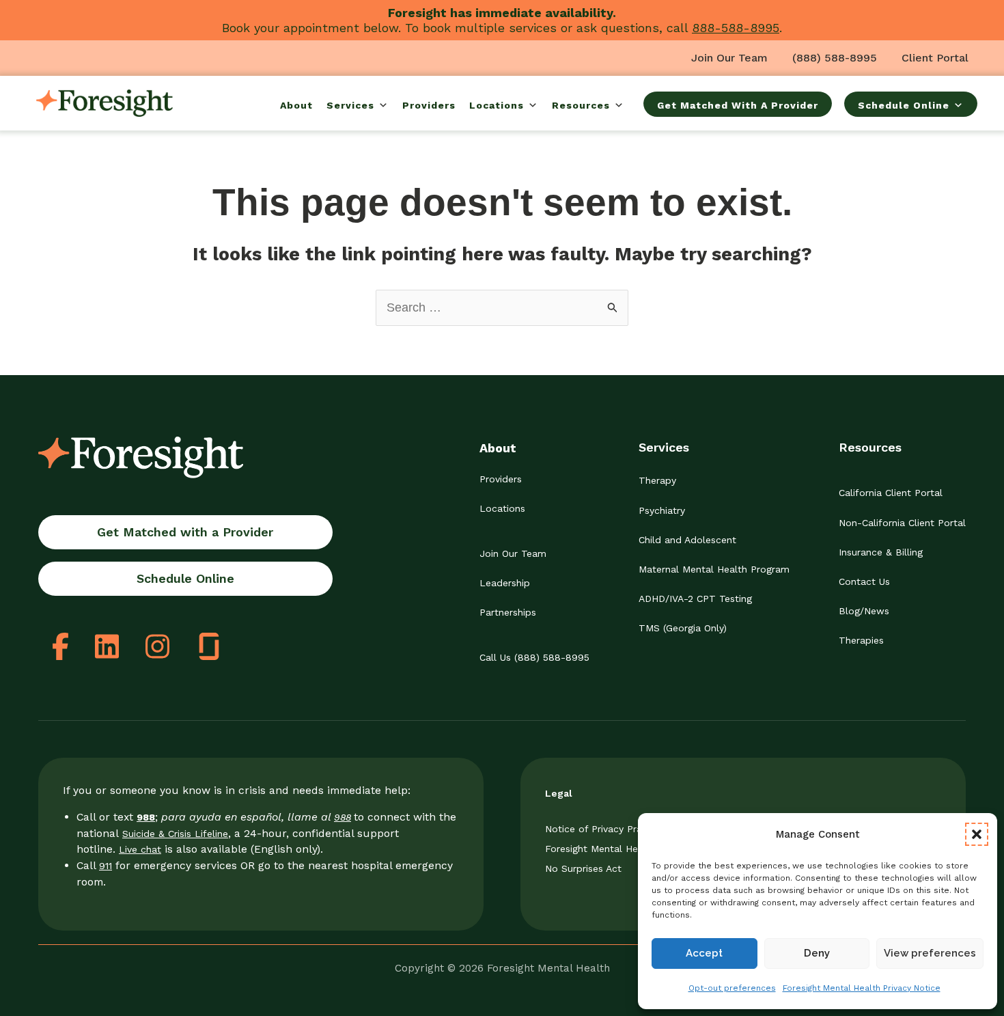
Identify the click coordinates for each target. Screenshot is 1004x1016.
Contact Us (864, 581)
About (296, 105)
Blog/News (864, 610)
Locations (496, 105)
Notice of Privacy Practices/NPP (619, 828)
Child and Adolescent (687, 539)
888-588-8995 (735, 27)
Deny (817, 953)
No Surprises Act (583, 868)
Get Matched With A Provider (737, 105)
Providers (429, 105)
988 (342, 817)
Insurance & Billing (881, 552)
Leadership (504, 582)
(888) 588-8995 (834, 57)
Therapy (657, 480)
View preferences (930, 953)
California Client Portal (891, 492)
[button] (977, 834)
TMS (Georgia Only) (683, 627)
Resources (581, 105)
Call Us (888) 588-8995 (534, 657)
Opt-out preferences (732, 988)
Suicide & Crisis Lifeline (175, 833)
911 (105, 865)
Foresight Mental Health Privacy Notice (861, 988)
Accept (704, 953)
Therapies (861, 640)
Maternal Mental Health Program (714, 569)
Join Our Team (729, 57)
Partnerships (507, 612)
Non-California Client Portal (902, 522)
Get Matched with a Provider (185, 532)
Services (350, 105)
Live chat (140, 849)
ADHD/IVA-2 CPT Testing (695, 598)
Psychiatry (662, 510)
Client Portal (935, 57)
